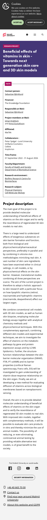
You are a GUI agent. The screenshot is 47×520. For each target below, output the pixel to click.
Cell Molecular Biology (15, 192)
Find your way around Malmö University (23, 498)
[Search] (42, 35)
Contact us (13, 492)
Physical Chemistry (13, 190)
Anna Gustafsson (16, 123)
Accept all (17, 22)
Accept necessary (35, 22)
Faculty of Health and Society (18, 167)
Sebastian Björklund (14, 94)
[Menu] (34, 35)
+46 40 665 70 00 (16, 487)
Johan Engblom (12, 121)
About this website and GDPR (23, 504)
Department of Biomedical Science (20, 169)
